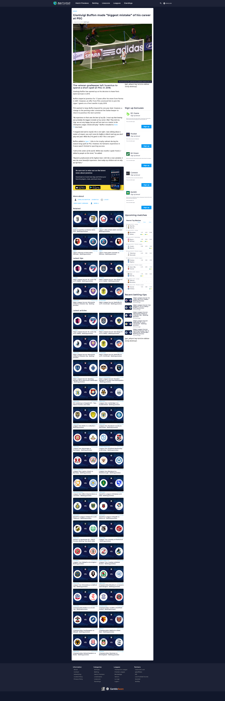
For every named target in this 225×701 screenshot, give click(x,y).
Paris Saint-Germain (81, 203)
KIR (136, 674)
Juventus (95, 199)
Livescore (106, 3)
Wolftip (137, 681)
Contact (76, 672)
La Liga (117, 679)
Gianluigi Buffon (83, 199)
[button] (167, 3)
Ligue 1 (106, 199)
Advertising (77, 674)
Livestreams (98, 677)
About (76, 669)
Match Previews (82, 3)
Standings (128, 3)
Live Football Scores (141, 677)
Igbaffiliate (138, 672)
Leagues (117, 3)
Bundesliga (118, 674)
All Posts (97, 669)
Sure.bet (137, 679)
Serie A (96, 203)
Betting (95, 3)
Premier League (120, 672)
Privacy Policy (78, 679)
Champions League (121, 669)
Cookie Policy (78, 677)
